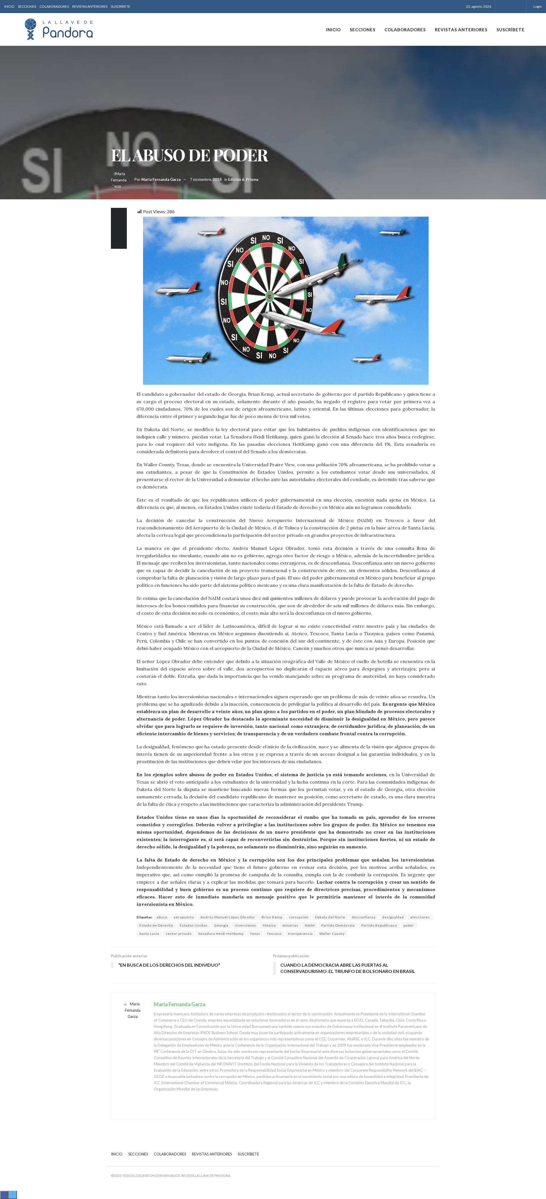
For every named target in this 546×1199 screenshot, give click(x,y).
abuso (162, 917)
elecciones (420, 917)
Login (537, 6)
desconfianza (364, 917)
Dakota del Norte (330, 917)
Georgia (221, 925)
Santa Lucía (149, 933)
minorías (290, 925)
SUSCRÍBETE (120, 6)
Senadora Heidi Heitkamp (220, 933)
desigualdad (393, 917)
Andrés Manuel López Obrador (227, 917)
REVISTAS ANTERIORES (89, 6)
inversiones (245, 925)
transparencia (300, 933)
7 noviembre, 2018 (206, 179)
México (269, 925)
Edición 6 (236, 179)
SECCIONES (27, 6)
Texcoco (274, 933)
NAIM (310, 925)
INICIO (9, 6)
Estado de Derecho (156, 925)
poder (409, 925)
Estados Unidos (194, 925)
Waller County (332, 933)
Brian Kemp (272, 917)
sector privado (179, 933)
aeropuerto (184, 917)
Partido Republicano (379, 925)
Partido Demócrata (338, 925)
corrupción (299, 917)
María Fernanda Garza (161, 179)
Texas (255, 933)
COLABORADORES (54, 6)
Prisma (252, 179)
